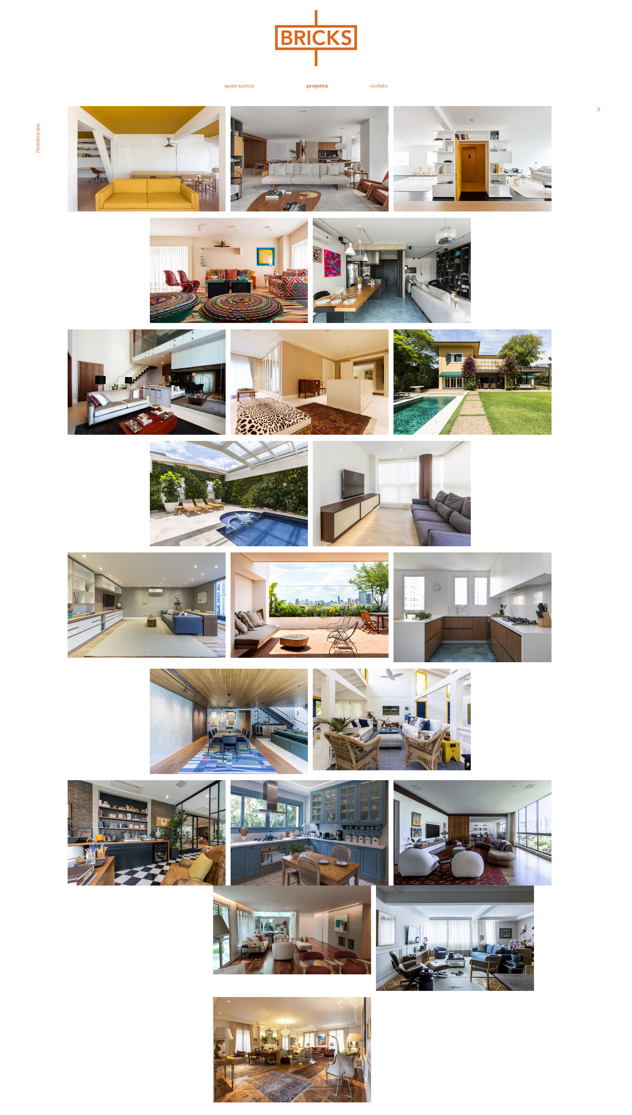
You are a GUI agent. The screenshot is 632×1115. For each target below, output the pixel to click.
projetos (317, 86)
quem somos (239, 86)
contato (379, 86)
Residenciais (38, 138)
